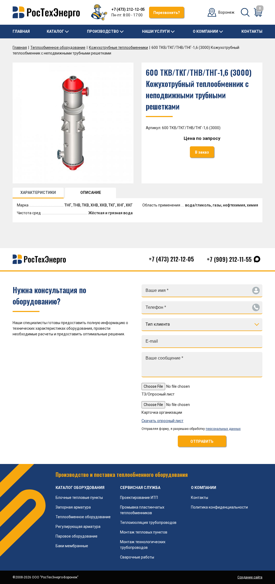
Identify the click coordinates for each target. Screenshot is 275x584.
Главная (21, 31)
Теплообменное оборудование (57, 47)
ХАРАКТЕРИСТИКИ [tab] (38, 192)
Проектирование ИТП (139, 497)
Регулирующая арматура (78, 526)
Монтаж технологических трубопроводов (142, 545)
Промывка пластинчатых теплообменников (142, 510)
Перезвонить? (166, 12)
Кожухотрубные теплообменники (118, 47)
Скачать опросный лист (162, 421)
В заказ (202, 152)
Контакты (251, 31)
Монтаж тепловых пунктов (143, 532)
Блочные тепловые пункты (79, 497)
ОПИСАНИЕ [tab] (90, 192)
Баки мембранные (72, 546)
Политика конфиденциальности (219, 507)
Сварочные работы (137, 557)
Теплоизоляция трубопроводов (148, 522)
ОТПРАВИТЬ (202, 441)
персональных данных (223, 429)
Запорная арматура (73, 507)
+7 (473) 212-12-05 (128, 9)
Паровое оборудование (76, 536)
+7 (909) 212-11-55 (229, 259)
